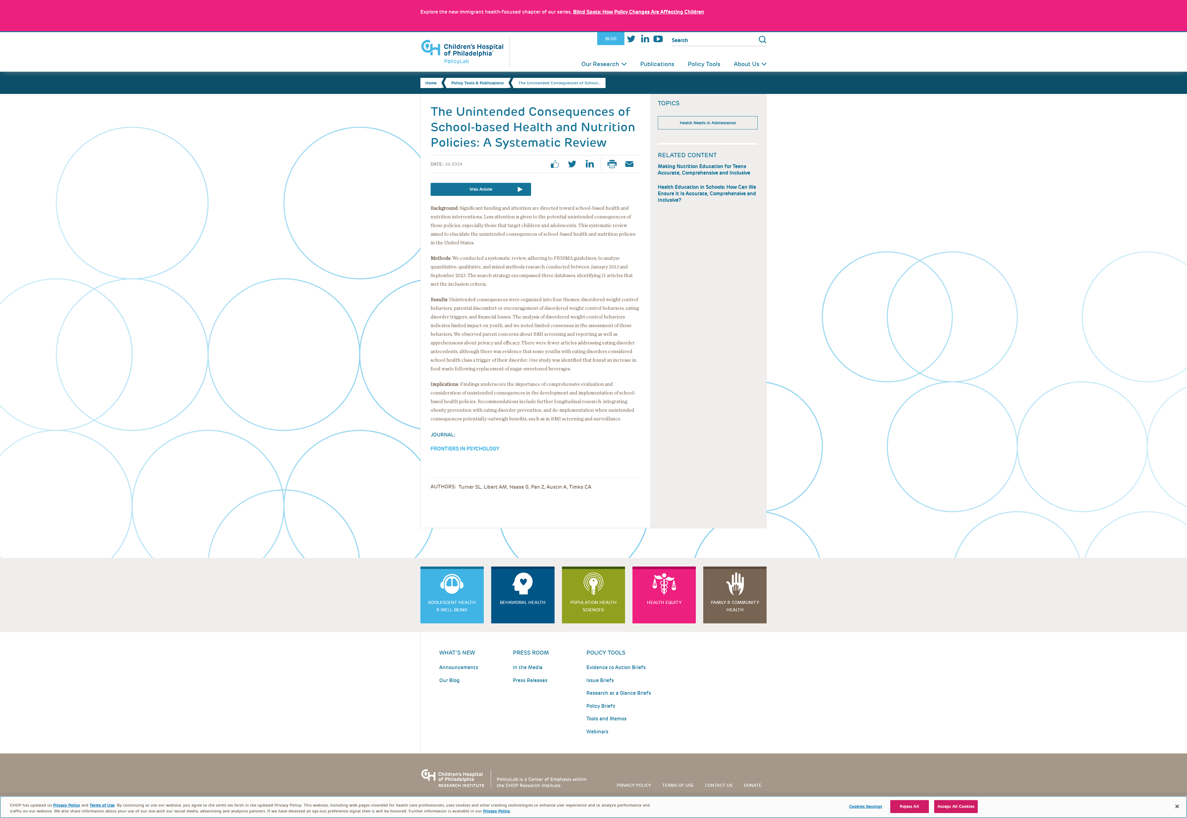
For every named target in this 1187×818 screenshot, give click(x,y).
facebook (557, 164)
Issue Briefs (600, 680)
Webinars (597, 731)
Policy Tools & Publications (477, 83)
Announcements (458, 667)
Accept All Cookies (956, 806)
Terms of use (678, 785)
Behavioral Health (523, 602)
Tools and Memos (606, 718)
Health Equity (664, 602)
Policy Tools (704, 64)
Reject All (909, 806)
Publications (657, 64)
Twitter (631, 38)
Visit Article (481, 189)
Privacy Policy (634, 785)
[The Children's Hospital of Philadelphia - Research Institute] (507, 778)
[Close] (1177, 806)
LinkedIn (645, 38)
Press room (531, 652)
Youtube (658, 38)
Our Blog (449, 680)
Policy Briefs (600, 706)
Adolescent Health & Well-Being (452, 606)
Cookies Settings (865, 806)
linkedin (592, 164)
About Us (746, 64)
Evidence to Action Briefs (616, 667)
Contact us (719, 785)
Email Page (631, 164)
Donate (753, 785)
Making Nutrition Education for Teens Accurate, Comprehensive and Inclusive (704, 169)
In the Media (527, 667)
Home (430, 83)
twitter (574, 164)
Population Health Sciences (593, 606)
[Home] (465, 52)
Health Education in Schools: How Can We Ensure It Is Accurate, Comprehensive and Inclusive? (707, 193)
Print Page (614, 164)
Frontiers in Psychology (465, 448)
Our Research (600, 64)
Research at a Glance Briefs (618, 693)
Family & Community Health (735, 606)
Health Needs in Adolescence (708, 122)
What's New (457, 652)
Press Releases (530, 680)
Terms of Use (102, 805)
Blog (611, 38)
